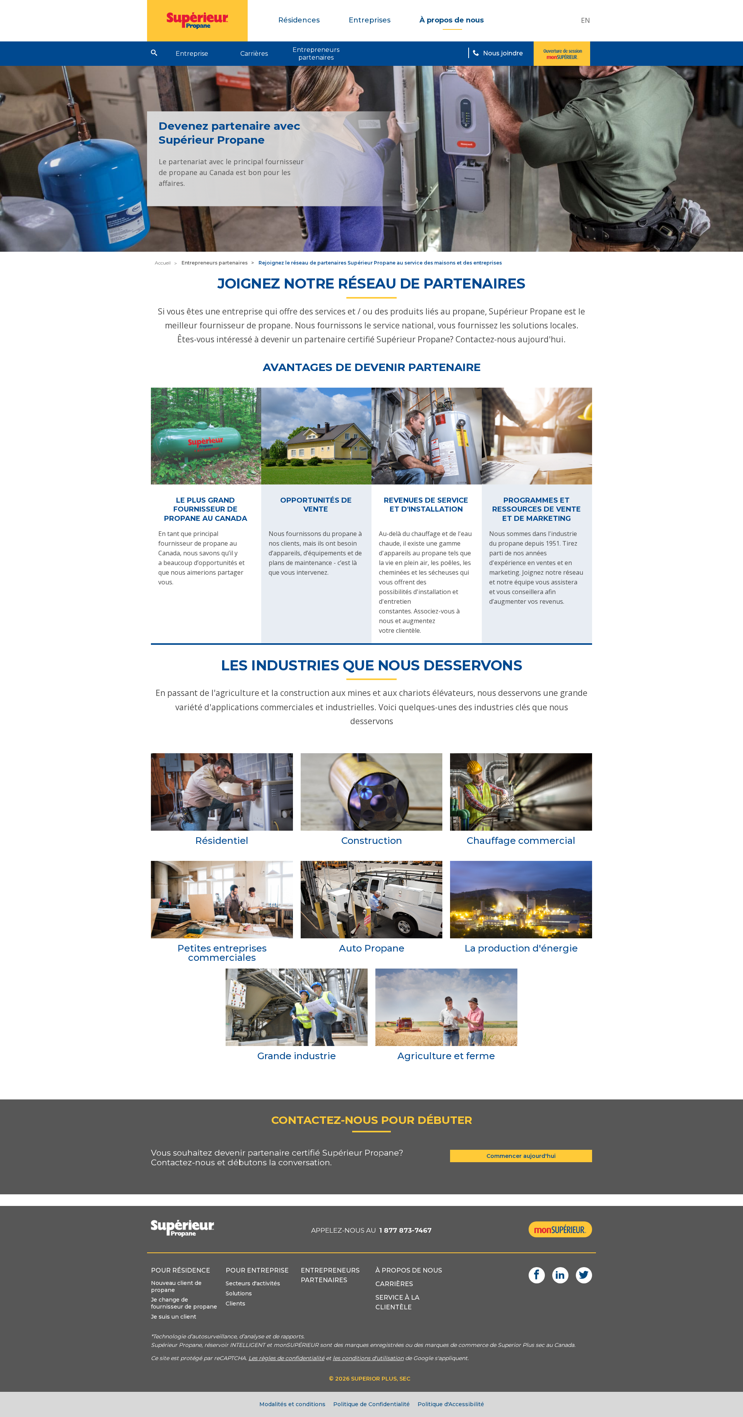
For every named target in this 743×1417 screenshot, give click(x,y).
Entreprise (192, 53)
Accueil (163, 263)
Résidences (299, 20)
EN (585, 20)
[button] (154, 53)
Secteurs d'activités (253, 1283)
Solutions (239, 1293)
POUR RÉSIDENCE (180, 1270)
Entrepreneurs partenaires (316, 53)
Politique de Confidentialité (371, 1404)
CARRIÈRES (394, 1284)
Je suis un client (173, 1316)
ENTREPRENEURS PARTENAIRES (330, 1275)
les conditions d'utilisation (368, 1358)
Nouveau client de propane (176, 1286)
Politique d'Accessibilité (451, 1404)
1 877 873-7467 (405, 1230)
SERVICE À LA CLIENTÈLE (397, 1302)
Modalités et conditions (292, 1404)
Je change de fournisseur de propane (184, 1303)
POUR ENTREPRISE (257, 1270)
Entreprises (369, 20)
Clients (235, 1303)
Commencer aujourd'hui (521, 1155)
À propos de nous (451, 20)
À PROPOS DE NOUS (408, 1270)
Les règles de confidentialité (286, 1358)
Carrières (254, 53)
